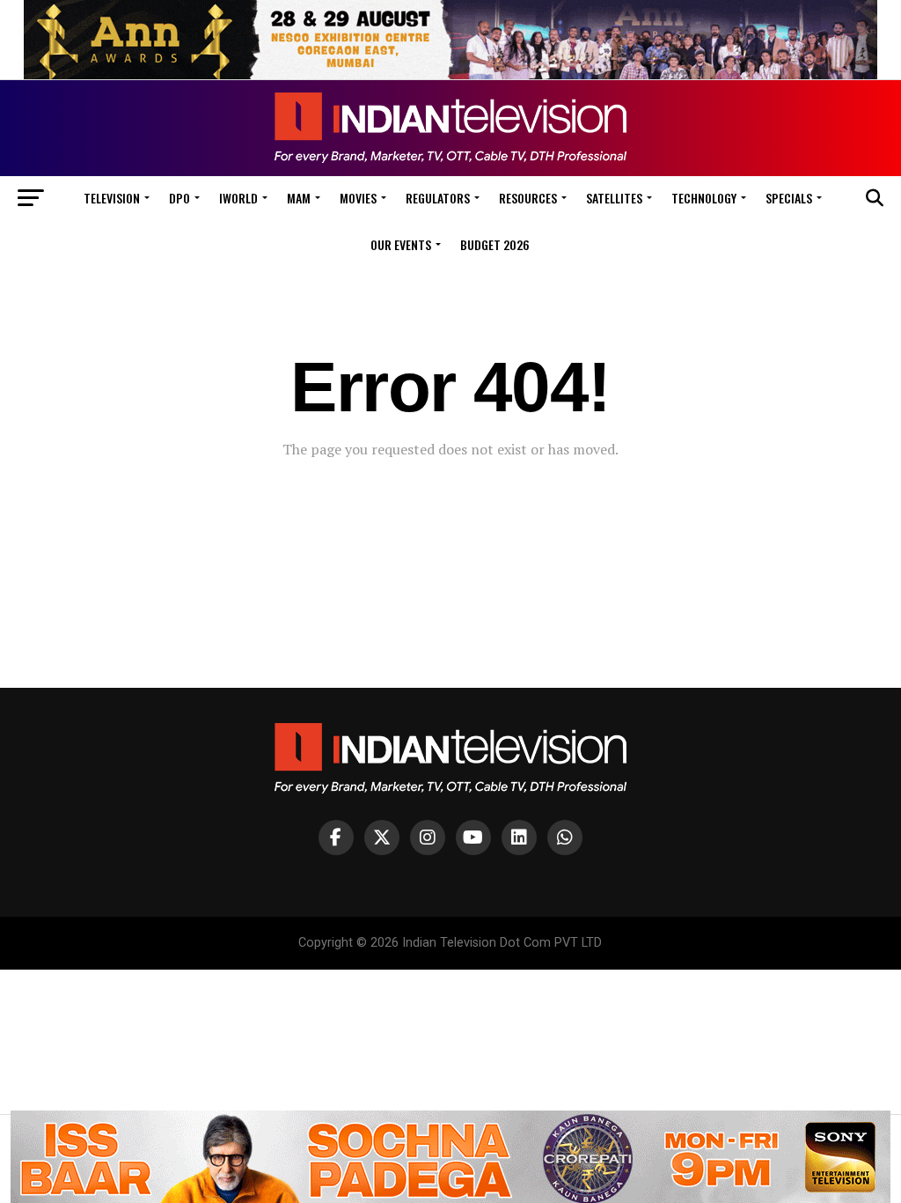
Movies (358, 197)
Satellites (614, 197)
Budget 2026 (495, 244)
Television (112, 197)
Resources (528, 197)
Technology (703, 197)
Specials (788, 197)
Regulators (438, 197)
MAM (299, 197)
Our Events (400, 244)
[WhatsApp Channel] (564, 837)
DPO (179, 197)
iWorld (238, 197)
